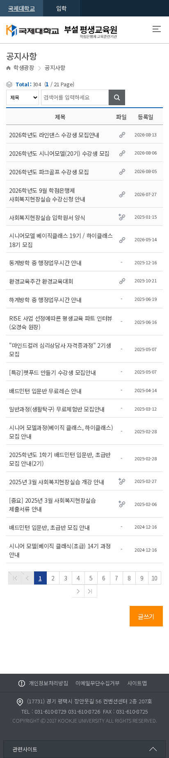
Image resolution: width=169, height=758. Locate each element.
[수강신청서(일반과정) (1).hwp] (121, 134)
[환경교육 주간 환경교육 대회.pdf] (121, 280)
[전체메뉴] (157, 30)
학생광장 (24, 67)
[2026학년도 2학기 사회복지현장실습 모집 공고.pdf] (121, 193)
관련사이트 (25, 749)
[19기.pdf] (121, 239)
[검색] (117, 97)
